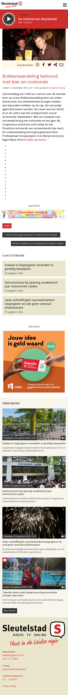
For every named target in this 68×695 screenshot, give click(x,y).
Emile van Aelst (36, 139)
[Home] (12, 4)
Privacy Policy (9, 686)
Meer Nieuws (9, 610)
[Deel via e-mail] (61, 65)
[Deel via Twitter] (49, 65)
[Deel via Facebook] (43, 65)
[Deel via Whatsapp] (37, 65)
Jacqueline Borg (57, 87)
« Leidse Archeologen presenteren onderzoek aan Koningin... (31, 234)
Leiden (7, 225)
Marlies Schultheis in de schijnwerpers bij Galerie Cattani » (38, 243)
